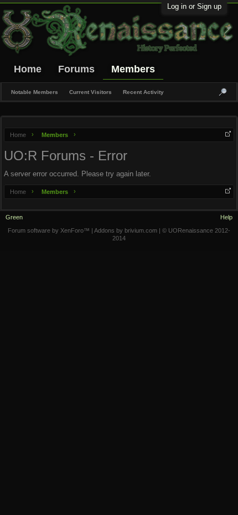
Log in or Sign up (194, 6)
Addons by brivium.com (125, 230)
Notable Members (34, 92)
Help (226, 217)
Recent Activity (143, 92)
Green (14, 217)
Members (133, 69)
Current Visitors (90, 92)
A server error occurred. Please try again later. (77, 174)
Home (28, 69)
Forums (76, 69)
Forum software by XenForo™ (49, 230)
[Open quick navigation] (228, 133)
